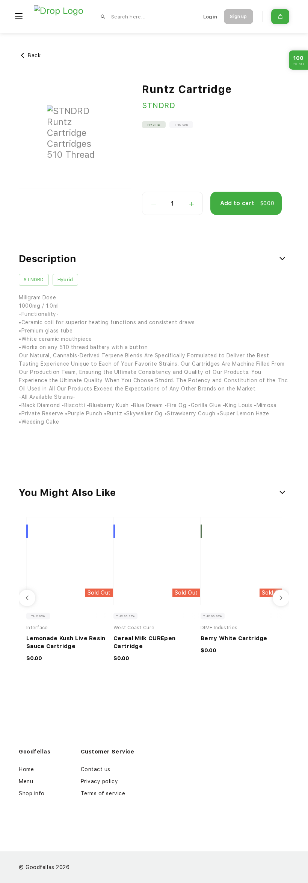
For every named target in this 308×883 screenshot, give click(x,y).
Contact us (96, 769)
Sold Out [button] (99, 593)
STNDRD (158, 105)
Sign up (238, 16)
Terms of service (103, 793)
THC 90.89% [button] (212, 616)
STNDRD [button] (34, 279)
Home (26, 769)
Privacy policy (99, 781)
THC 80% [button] (38, 616)
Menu (26, 781)
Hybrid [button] (153, 125)
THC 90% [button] (181, 125)
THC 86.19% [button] (125, 616)
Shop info (32, 793)
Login (210, 17)
